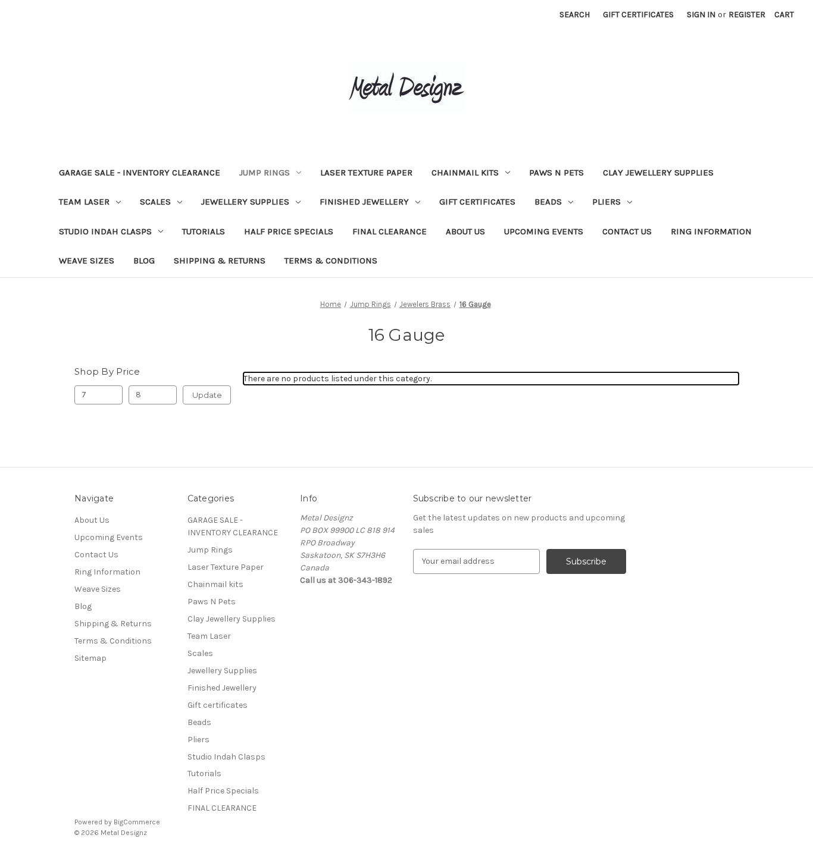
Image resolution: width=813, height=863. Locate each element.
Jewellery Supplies (245, 201)
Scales (155, 201)
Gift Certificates (638, 15)
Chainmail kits (465, 172)
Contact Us (627, 231)
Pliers (606, 201)
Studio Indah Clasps (105, 231)
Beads (548, 201)
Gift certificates (477, 201)
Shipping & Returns (219, 260)
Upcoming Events (543, 231)
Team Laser (84, 201)
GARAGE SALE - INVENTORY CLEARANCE (139, 172)
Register (746, 15)
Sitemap (90, 658)
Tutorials (203, 231)
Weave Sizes (86, 260)
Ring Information (711, 231)
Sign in (701, 15)
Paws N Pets (556, 172)
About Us (465, 231)
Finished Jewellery (364, 201)
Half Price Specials (288, 231)
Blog (144, 260)
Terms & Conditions (330, 260)
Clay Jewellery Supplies (658, 172)
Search (574, 15)
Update (207, 395)
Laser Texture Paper (366, 172)
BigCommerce (137, 822)
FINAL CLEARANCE (389, 231)
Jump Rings (264, 172)
